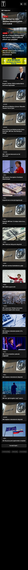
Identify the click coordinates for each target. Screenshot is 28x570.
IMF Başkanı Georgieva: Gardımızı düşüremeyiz (12, 178)
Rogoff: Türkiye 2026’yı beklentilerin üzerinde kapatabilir (13, 84)
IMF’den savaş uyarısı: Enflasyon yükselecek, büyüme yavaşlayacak (13, 52)
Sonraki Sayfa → (14, 445)
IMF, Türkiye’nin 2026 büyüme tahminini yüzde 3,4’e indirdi (12, 21)
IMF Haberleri (5, 10)
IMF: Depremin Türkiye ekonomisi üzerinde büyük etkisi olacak (12, 309)
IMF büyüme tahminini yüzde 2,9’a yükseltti (12, 332)
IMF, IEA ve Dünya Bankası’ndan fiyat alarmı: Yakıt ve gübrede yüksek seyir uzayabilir (13, 37)
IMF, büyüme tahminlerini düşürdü (12, 377)
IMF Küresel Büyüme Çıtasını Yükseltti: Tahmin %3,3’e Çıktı (13, 107)
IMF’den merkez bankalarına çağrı (12, 265)
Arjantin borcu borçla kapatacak (12, 200)
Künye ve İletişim (23, 451)
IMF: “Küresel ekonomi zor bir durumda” (11, 155)
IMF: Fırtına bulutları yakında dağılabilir (11, 355)
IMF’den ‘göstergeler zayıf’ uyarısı (12, 398)
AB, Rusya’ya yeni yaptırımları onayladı (13, 440)
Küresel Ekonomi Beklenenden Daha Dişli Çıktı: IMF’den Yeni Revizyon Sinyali (13, 131)
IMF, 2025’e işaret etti (8, 287)
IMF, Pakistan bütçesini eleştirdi (11, 244)
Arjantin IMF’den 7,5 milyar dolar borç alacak (13, 222)
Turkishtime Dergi (5, 451)
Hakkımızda (14, 451)
